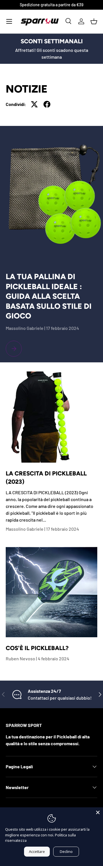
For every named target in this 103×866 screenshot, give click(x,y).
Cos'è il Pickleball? (37, 647)
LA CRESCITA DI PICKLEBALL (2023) (46, 477)
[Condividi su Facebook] (47, 104)
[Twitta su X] (34, 104)
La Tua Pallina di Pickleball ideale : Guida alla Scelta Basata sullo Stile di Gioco (49, 296)
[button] (94, 21)
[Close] (98, 812)
